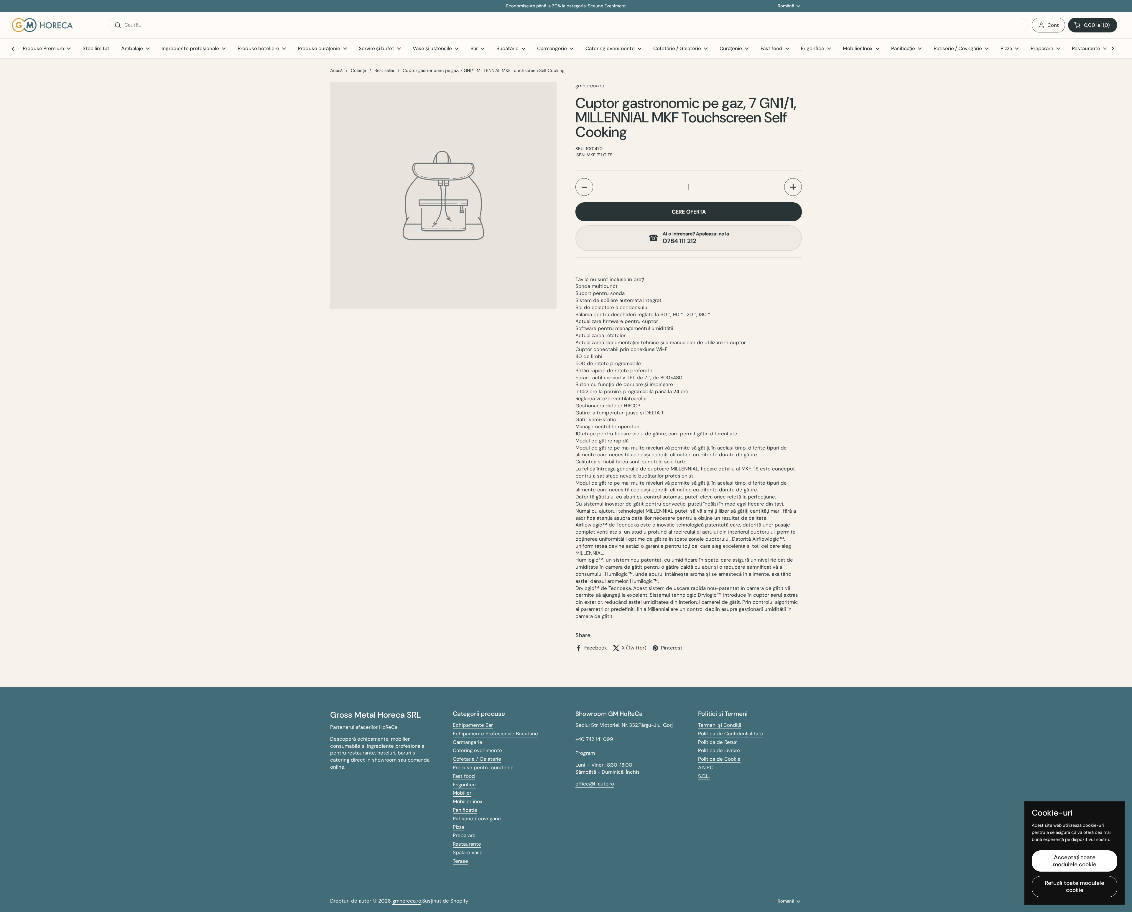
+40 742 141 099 (594, 739)
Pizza (458, 827)
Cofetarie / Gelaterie (477, 759)
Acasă (336, 70)
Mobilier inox (467, 801)
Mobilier (462, 793)
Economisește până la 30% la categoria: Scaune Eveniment (566, 6)
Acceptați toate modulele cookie (1074, 861)
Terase (460, 861)
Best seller (384, 70)
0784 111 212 (679, 241)
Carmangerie (467, 742)
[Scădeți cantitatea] (584, 187)
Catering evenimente (477, 750)
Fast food (464, 776)
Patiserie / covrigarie (477, 818)
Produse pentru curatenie (483, 767)
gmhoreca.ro (406, 901)
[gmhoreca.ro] (42, 25)
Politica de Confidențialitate (730, 733)
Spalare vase (468, 852)
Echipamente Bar (473, 725)
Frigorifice (464, 784)
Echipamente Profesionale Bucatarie (495, 733)
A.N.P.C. (706, 767)
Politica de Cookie (719, 759)
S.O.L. (704, 776)
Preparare (464, 835)
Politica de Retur (717, 742)
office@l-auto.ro (594, 783)
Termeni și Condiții (719, 725)
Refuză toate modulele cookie (1074, 886)
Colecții (358, 70)
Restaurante (467, 844)
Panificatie (465, 810)
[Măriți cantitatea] (793, 187)
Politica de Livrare (719, 750)
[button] (1092, 25)
